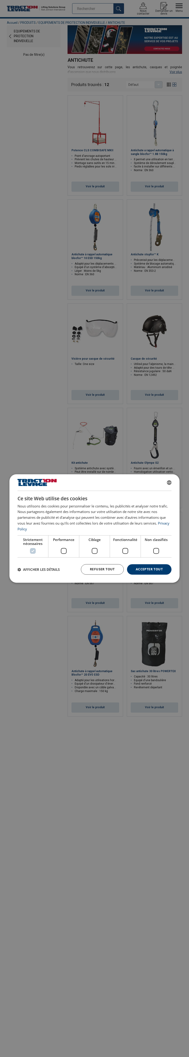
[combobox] (169, 482)
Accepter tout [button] (149, 569)
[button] (39, 569)
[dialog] (94, 528)
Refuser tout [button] (102, 569)
